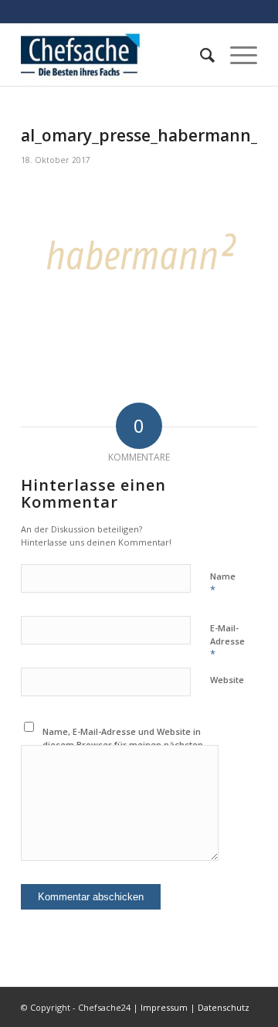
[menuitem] (200, 55)
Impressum (164, 1007)
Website (227, 679)
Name (223, 583)
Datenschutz (223, 1007)
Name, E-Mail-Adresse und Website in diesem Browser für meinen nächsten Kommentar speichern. (122, 744)
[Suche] (200, 55)
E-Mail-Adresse (227, 641)
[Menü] (236, 55)
